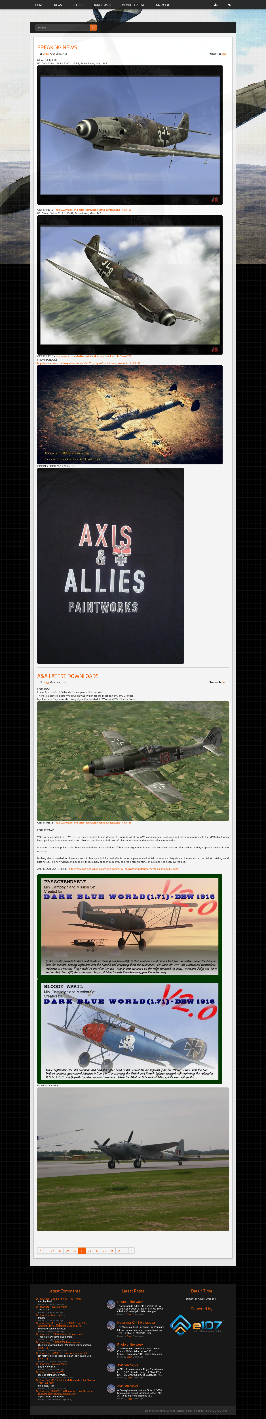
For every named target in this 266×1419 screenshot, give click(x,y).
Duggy (46, 54)
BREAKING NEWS (57, 47)
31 (82, 1250)
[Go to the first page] (40, 1251)
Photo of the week (130, 1302)
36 (119, 1250)
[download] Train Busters (52, 1315)
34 (104, 1250)
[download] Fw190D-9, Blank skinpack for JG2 (63, 1353)
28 (59, 1250)
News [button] (58, 5)
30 (74, 1250)
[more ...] (43, 1347)
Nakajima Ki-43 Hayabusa (136, 1322)
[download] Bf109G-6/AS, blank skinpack (60, 1342)
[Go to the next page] (125, 1251)
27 (52, 1250)
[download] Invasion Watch (53, 1307)
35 (111, 1250)
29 (67, 1250)
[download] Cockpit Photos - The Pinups (60, 1298)
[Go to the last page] (131, 1251)
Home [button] (39, 5)
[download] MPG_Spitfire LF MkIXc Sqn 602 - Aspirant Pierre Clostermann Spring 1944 (62, 1324)
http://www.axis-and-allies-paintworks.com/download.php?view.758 (94, 822)
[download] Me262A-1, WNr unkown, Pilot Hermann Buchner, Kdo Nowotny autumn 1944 (65, 1392)
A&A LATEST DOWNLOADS (68, 676)
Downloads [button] (102, 5)
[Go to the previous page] (46, 1251)
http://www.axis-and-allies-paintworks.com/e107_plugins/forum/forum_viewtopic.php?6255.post (123, 868)
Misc (223, 54)
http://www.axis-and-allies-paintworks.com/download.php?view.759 (94, 209)
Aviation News (127, 1365)
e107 (166, 1411)
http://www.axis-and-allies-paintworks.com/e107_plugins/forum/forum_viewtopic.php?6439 (88, 363)
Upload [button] (78, 5)
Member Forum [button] (133, 5)
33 (97, 1250)
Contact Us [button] (162, 5)
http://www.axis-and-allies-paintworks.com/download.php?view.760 (94, 356)
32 (89, 1250)
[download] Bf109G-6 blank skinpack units (61, 1334)
